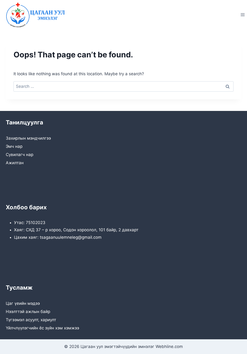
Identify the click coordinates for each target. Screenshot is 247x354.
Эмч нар (14, 146)
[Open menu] (242, 15)
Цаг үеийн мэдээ (23, 303)
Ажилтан (15, 162)
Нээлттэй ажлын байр (28, 311)
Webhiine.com (169, 346)
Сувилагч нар (19, 154)
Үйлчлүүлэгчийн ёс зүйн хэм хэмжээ (42, 328)
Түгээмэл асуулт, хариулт (31, 319)
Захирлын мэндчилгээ (28, 138)
